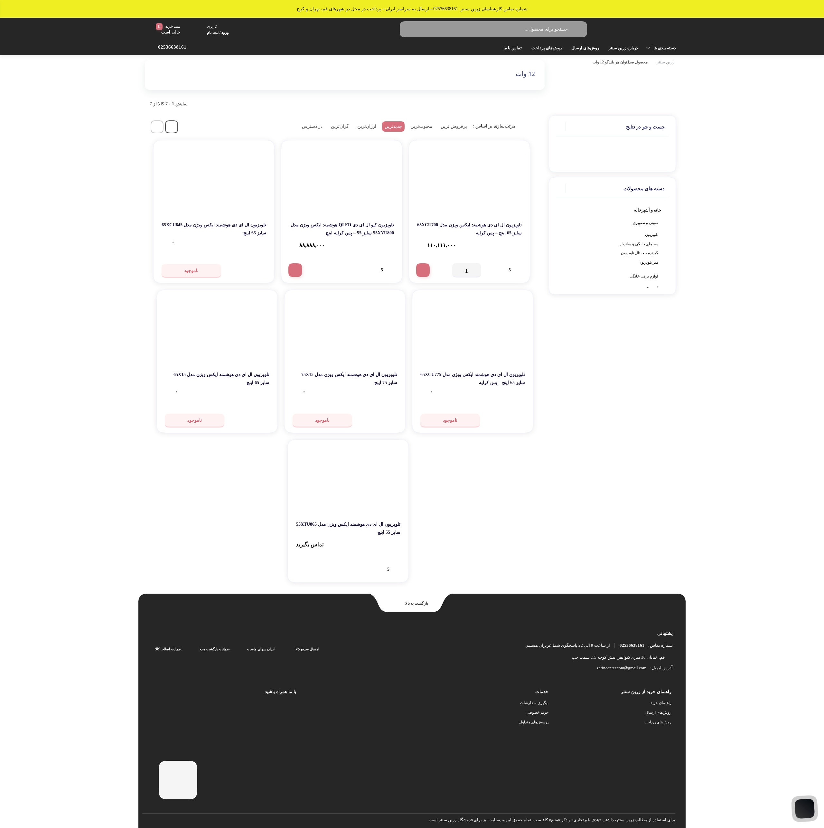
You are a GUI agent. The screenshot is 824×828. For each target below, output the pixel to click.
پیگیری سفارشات (534, 703)
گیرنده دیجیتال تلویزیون (639, 253)
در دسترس (312, 126)
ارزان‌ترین (366, 126)
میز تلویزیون (648, 262)
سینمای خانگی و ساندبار (639, 244)
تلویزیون (651, 234)
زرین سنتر (665, 62)
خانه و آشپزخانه (647, 210)
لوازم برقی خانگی (644, 276)
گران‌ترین (340, 126)
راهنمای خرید (661, 703)
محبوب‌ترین (421, 126)
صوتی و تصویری (645, 223)
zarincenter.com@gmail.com (621, 667)
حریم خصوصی (537, 712)
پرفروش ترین (454, 126)
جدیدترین (393, 126)
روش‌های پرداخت (546, 47)
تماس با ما (512, 47)
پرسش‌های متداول (533, 722)
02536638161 (632, 645)
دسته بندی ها (664, 47)
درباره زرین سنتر (623, 47)
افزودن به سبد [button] (423, 270)
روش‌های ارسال (585, 47)
